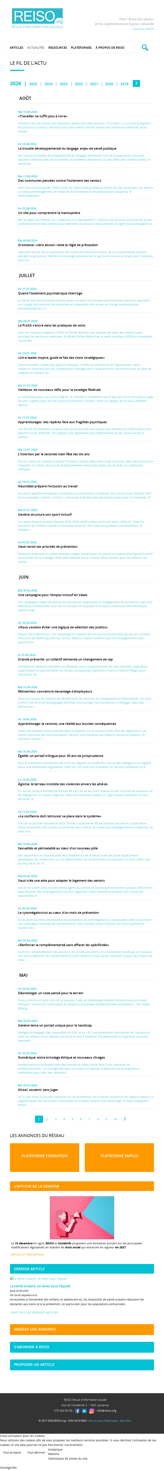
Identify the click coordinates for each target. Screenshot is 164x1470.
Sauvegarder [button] (8, 1467)
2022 (79, 83)
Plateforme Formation (45, 1155)
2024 (48, 83)
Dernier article (29, 1268)
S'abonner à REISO (143, 29)
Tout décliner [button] (36, 1452)
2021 (94, 83)
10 (115, 1119)
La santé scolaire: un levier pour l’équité (40, 1286)
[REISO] (37, 18)
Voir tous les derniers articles (34, 1312)
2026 (15, 83)
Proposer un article (34, 1364)
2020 (109, 83)
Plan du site (95, 1420)
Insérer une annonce (35, 1329)
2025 (33, 83)
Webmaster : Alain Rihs (117, 1420)
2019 (124, 83)
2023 (64, 83)
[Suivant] (125, 1119)
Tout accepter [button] (12, 1452)
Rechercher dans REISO (144, 47)
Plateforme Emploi (119, 1155)
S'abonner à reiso (31, 1346)
